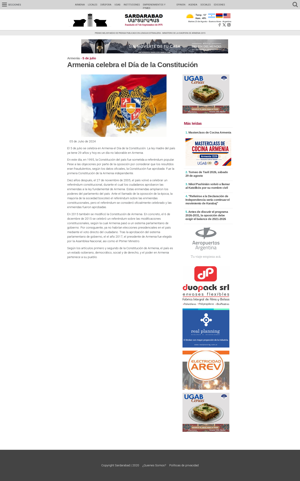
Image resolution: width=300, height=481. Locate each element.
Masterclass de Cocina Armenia (208, 132)
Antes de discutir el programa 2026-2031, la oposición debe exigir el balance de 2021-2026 (206, 215)
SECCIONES (14, 4)
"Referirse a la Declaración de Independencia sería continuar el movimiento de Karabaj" (207, 200)
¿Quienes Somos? (154, 465)
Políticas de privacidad (184, 465)
